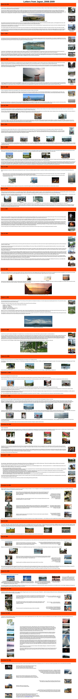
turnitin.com (57, 191)
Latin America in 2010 (28, 696)
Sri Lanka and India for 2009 (46, 488)
